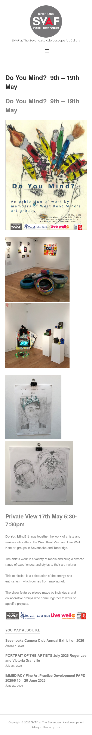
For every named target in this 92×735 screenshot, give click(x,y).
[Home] (46, 21)
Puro (58, 727)
